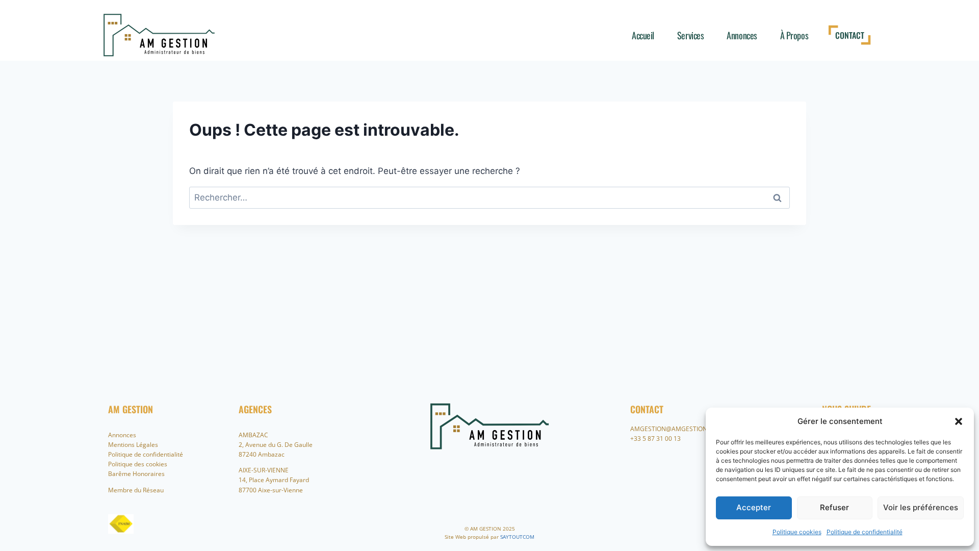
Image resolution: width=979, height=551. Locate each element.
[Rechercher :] (489, 197)
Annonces (742, 35)
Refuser (834, 507)
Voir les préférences (920, 507)
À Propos (794, 35)
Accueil (643, 35)
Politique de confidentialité (865, 532)
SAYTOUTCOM (517, 536)
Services (690, 35)
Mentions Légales (133, 444)
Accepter (753, 507)
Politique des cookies (137, 464)
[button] (959, 421)
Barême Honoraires (136, 473)
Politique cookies (796, 532)
